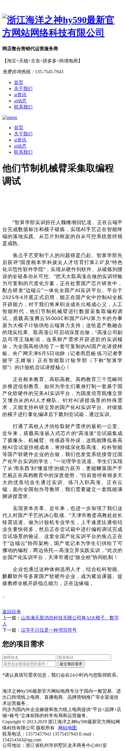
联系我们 (23, 106)
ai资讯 (20, 94)
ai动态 (20, 100)
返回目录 (11, 611)
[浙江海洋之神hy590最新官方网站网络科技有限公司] (62, 26)
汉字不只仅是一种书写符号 (49, 630)
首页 (18, 82)
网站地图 (67, 727)
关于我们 (23, 88)
